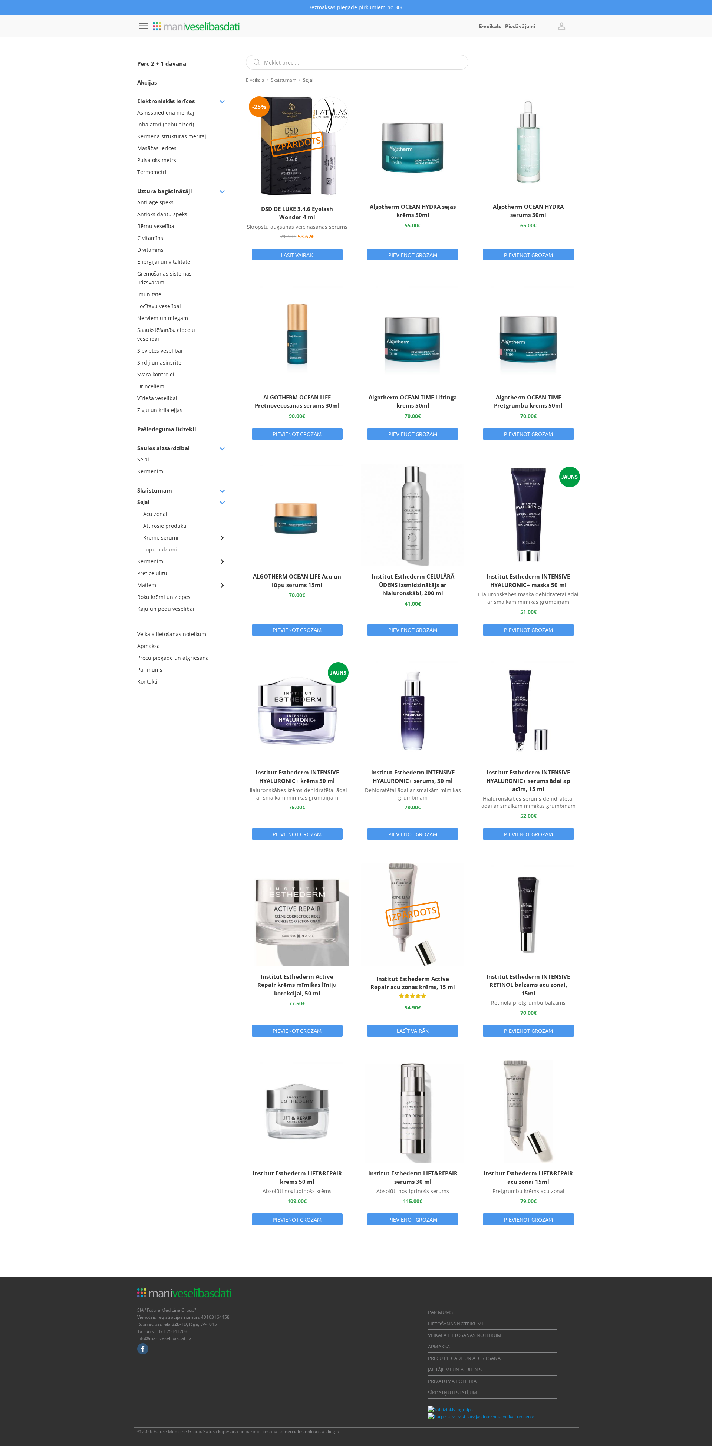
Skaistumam (283, 80)
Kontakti (147, 681)
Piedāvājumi (520, 26)
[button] (561, 26)
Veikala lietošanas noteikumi (172, 634)
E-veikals (490, 26)
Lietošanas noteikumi (455, 1323)
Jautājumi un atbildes (455, 1369)
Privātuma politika (452, 1381)
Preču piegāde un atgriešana (173, 657)
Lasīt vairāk (297, 254)
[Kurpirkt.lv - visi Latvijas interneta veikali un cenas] (481, 1416)
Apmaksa (148, 645)
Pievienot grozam (412, 254)
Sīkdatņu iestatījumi (453, 1392)
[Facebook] (142, 1348)
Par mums (149, 669)
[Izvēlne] (143, 26)
